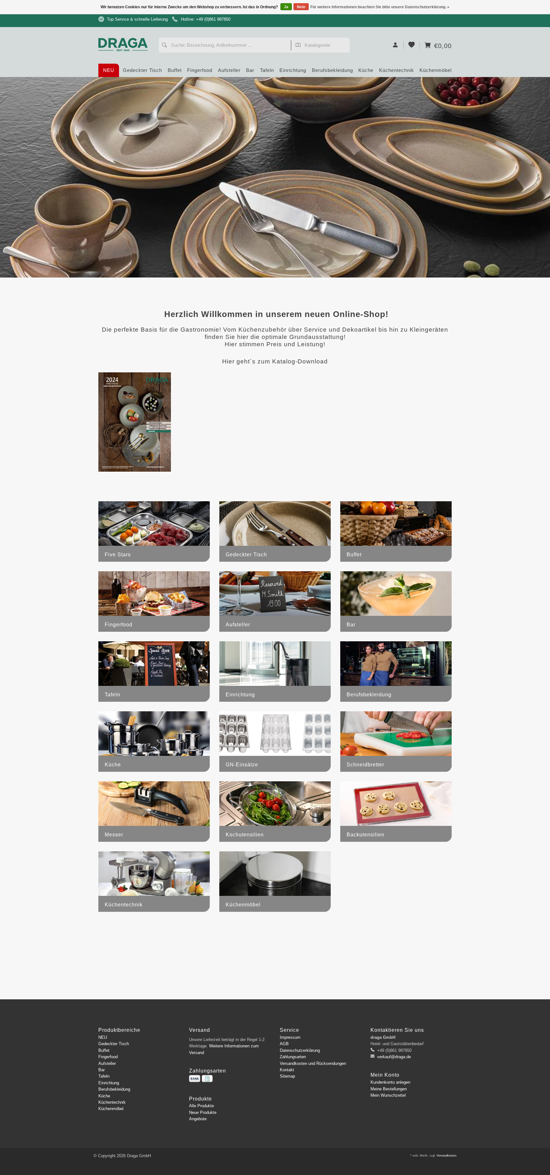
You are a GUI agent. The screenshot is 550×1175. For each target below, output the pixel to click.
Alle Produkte (201, 1105)
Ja (286, 7)
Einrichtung (292, 70)
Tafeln (267, 70)
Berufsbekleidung (332, 70)
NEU (108, 70)
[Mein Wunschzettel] (412, 45)
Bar (250, 70)
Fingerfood (199, 70)
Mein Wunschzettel (388, 1095)
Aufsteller (229, 70)
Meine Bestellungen (388, 1089)
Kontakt (287, 1069)
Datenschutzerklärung (300, 1050)
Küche (365, 70)
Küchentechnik (396, 70)
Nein (301, 7)
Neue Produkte (202, 1112)
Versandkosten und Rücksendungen (313, 1063)
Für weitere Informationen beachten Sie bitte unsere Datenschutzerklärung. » (379, 7)
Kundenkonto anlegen (390, 1082)
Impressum (290, 1037)
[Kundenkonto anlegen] (395, 45)
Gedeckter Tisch (142, 70)
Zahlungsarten (293, 1056)
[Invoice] (207, 1078)
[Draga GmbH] (125, 32)
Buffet (175, 70)
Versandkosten (446, 1155)
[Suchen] (164, 46)
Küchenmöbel (436, 70)
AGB (284, 1043)
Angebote (198, 1118)
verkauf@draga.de (394, 1056)
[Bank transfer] (194, 1078)
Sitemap (287, 1076)
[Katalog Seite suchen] (298, 46)
